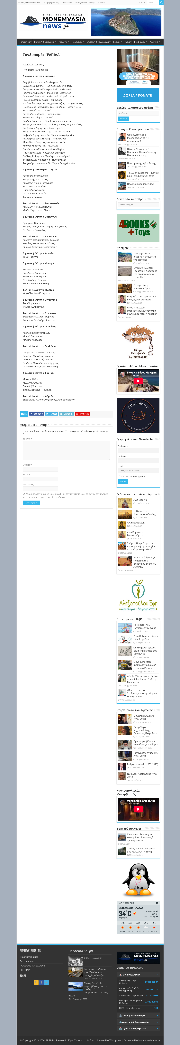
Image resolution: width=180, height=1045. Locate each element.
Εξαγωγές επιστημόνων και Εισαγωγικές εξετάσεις (141, 298)
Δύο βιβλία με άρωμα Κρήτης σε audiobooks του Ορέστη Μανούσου (143, 679)
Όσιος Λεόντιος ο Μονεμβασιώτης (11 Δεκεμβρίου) (138, 138)
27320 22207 (151, 982)
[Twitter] (144, 2)
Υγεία (127, 42)
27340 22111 (152, 995)
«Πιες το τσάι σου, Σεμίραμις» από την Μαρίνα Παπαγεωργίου (142, 693)
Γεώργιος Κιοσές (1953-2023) (142, 764)
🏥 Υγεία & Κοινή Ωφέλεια (132, 1028)
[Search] (161, 2)
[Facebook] (142, 2)
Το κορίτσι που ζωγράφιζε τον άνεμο (144, 626)
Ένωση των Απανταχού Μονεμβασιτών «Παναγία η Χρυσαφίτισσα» (141, 837)
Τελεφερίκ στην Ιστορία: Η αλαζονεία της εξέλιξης (144, 256)
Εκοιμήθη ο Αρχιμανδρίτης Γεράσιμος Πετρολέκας (145, 730)
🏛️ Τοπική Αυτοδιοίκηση (132, 1015)
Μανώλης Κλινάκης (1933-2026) (143, 717)
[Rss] (139, 2)
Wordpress (115, 1040)
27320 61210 (152, 989)
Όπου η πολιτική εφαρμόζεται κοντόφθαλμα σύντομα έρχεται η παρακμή (142, 310)
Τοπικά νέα (24, 42)
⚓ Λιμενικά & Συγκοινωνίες (134, 1022)
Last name (123, 456)
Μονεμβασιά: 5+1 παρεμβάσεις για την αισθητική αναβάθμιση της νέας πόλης (88, 989)
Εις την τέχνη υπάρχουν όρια (141, 287)
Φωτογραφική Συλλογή (85, 2)
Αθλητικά (154, 42)
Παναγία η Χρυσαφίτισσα (140, 183)
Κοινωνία (63, 42)
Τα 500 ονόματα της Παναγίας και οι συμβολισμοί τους (143, 174)
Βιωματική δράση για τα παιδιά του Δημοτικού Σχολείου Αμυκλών (144, 562)
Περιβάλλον (139, 42)
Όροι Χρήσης (75, 1040)
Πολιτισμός (77, 42)
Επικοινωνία (67, 2)
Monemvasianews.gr (149, 1040)
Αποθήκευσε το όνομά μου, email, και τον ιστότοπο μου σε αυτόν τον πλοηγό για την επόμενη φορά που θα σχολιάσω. (65, 495)
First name (123, 446)
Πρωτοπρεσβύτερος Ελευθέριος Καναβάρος (145, 743)
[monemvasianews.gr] (53, 19)
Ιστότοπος (28, 484)
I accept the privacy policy (133, 476)
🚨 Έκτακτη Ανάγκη (129, 975)
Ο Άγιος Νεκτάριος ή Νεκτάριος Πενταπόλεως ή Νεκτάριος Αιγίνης (141, 152)
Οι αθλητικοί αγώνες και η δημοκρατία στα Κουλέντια (145, 650)
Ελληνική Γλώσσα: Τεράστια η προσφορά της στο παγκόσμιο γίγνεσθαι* (145, 272)
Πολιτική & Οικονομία (44, 42)
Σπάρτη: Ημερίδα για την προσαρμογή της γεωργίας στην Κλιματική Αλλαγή (141, 546)
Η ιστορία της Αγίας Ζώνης (141, 163)
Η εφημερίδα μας (51, 2)
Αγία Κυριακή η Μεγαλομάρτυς (135, 534)
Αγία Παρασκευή (136, 522)
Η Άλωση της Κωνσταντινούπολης (144, 513)
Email (26, 474)
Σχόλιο (27, 438)
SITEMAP (101, 2)
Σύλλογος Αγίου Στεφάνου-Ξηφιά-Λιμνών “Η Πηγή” (141, 850)
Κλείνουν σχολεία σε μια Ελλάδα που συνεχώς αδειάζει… (95, 972)
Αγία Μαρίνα (140, 499)
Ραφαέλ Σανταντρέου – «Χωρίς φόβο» (145, 638)
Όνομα (27, 464)
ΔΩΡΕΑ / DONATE (137, 95)
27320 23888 (151, 1002)
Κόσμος (116, 42)
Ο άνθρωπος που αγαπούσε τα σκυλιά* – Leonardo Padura (145, 665)
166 (156, 1008)
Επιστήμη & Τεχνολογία (98, 42)
